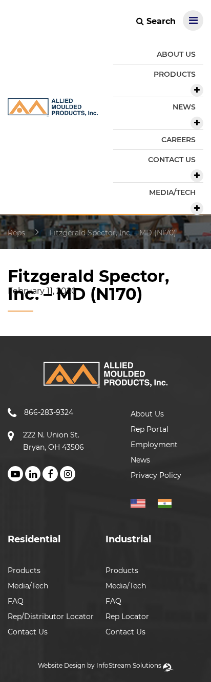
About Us (147, 414)
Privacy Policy (156, 475)
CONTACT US (172, 159)
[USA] (143, 502)
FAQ (16, 601)
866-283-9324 (48, 412)
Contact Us (28, 631)
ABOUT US (176, 54)
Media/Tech (28, 585)
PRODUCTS (175, 74)
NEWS (184, 107)
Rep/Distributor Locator (51, 616)
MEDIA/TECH (172, 192)
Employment (154, 444)
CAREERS (178, 139)
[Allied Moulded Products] (53, 111)
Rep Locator (127, 616)
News (140, 460)
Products (24, 570)
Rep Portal (149, 429)
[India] (169, 502)
